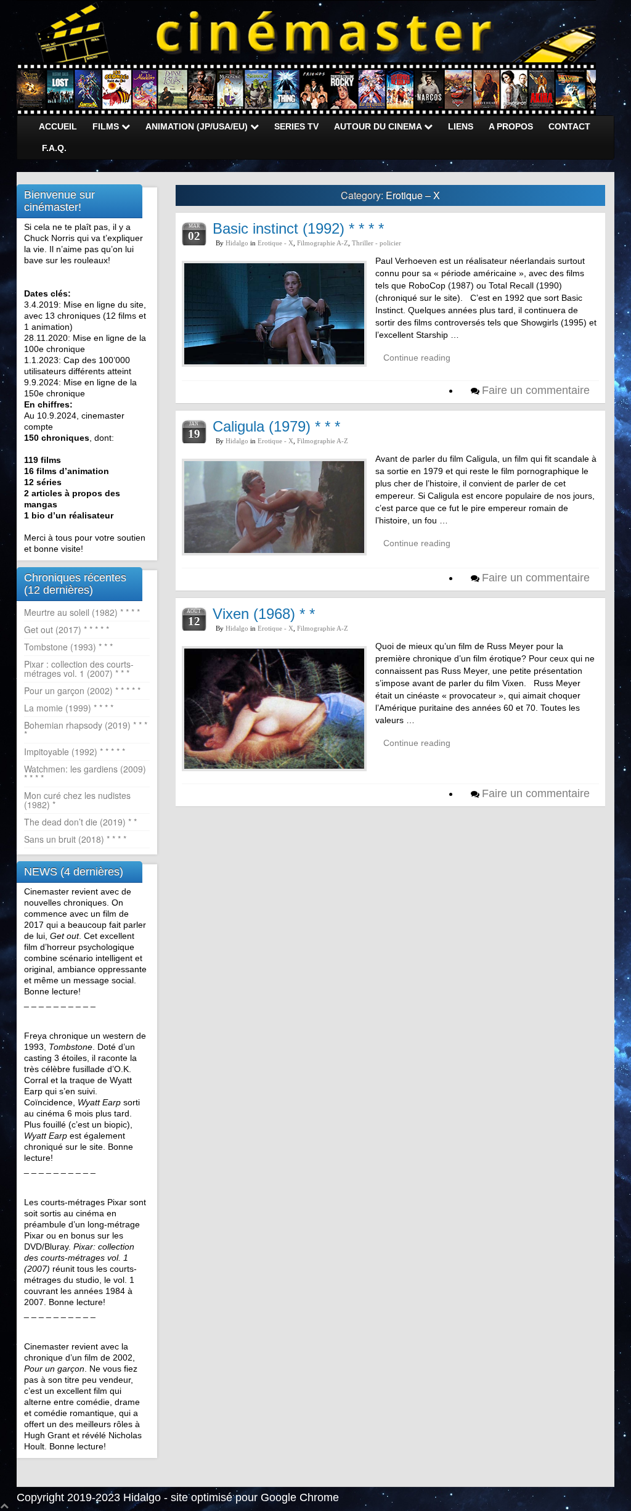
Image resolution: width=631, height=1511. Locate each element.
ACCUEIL (58, 126)
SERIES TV (296, 126)
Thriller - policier (376, 243)
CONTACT (569, 126)
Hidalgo (237, 243)
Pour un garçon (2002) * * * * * (82, 690)
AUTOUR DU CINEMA (379, 126)
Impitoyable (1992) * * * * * (74, 751)
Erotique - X (275, 243)
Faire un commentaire (536, 390)
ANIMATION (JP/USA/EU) (197, 126)
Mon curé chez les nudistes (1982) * (77, 800)
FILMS (106, 126)
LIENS (460, 126)
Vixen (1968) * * (264, 613)
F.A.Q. (54, 148)
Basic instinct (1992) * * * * (298, 228)
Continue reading (416, 357)
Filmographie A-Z (322, 243)
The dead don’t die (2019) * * (80, 822)
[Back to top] (4, 1505)
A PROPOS (511, 126)
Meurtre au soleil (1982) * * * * (82, 612)
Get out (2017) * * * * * (66, 629)
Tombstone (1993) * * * (68, 647)
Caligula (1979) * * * (276, 426)
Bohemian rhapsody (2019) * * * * (85, 729)
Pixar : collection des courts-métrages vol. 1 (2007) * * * (79, 668)
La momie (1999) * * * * (68, 708)
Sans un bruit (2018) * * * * (75, 839)
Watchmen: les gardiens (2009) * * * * (85, 773)
